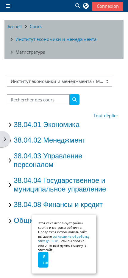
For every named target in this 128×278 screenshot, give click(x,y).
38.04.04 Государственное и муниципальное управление (60, 184)
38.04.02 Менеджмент (49, 140)
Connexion (108, 6)
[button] (77, 6)
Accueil (14, 27)
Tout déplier (105, 115)
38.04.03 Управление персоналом (48, 160)
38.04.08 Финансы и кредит (58, 204)
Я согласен (46, 259)
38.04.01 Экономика (46, 125)
